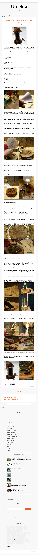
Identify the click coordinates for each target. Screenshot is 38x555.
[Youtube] (32, 1)
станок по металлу (18, 541)
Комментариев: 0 (8, 386)
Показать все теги (10, 546)
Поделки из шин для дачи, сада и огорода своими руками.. (21, 459)
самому (23, 537)
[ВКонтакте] (29, 1)
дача (25, 526)
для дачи (17, 528)
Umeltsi (19, 6)
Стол (8, 526)
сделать (15, 539)
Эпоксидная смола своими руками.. (17, 490)
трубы (22, 543)
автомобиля (12, 526)
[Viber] (14, 384)
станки (8, 541)
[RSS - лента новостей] (33, 1)
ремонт (13, 537)
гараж (22, 526)
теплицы (17, 543)
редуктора (9, 537)
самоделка (18, 537)
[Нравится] (33, 386)
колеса (25, 528)
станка (26, 539)
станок (12, 541)
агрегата (17, 526)
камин (22, 528)
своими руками (9, 539)
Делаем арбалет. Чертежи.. (16, 464)
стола (24, 541)
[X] (13, 384)
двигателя (9, 528)
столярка (8, 543)
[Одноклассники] (11, 384)
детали (13, 528)
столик (28, 541)
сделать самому (21, 539)
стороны (13, 543)
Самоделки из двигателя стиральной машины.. (19, 485)
